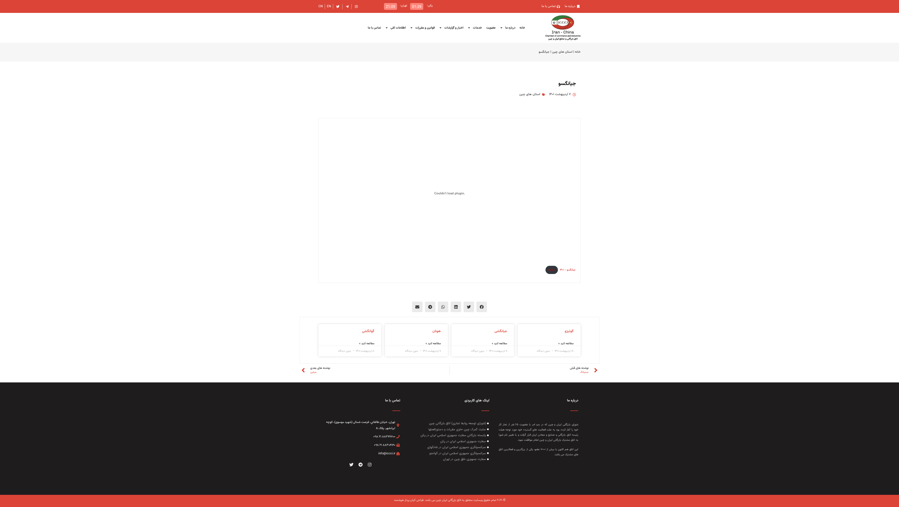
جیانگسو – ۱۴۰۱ (568, 270)
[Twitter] (351, 464)
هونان (436, 331)
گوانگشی (368, 331)
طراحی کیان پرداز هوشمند (409, 500)
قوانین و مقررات (425, 28)
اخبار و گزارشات (453, 28)
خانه (522, 28)
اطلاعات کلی (398, 28)
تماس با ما (374, 28)
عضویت (491, 28)
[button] (481, 307)
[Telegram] (360, 464)
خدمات (477, 28)
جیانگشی (500, 331)
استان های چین (562, 51)
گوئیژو (569, 331)
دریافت (551, 270)
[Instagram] (369, 464)
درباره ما (510, 28)
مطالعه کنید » (566, 343)
